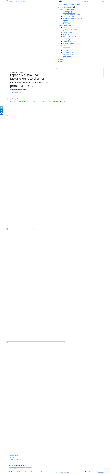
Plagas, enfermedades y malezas (72, 15)
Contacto (11, 457)
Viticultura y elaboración (67, 9)
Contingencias (67, 56)
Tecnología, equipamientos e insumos (73, 18)
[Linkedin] (1, 110)
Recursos (65, 50)
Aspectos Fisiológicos (69, 13)
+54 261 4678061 (13, 469)
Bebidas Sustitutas (68, 38)
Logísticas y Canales (68, 43)
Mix (64, 45)
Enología (65, 20)
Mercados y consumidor (67, 25)
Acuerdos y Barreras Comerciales (72, 40)
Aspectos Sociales (68, 54)
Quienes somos (13, 455)
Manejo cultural (67, 11)
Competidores (67, 41)
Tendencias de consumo (69, 36)
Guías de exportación (71, 29)
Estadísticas (61, 59)
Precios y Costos (67, 32)
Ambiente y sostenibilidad (67, 49)
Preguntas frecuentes (15, 459)
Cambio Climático (68, 52)
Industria (65, 22)
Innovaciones (66, 24)
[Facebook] (1, 113)
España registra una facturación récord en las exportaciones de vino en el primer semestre (32, 101)
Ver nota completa (15, 92)
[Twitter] (1, 107)
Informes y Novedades (69, 4)
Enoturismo (66, 34)
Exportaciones (67, 27)
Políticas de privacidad (62, 472)
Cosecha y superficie (68, 16)
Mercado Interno (67, 31)
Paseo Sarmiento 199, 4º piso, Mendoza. (20, 467)
